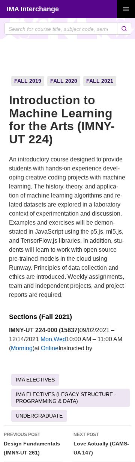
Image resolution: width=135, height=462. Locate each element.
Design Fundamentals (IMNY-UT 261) (32, 444)
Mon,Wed (53, 339)
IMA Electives (35, 380)
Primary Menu (126, 9)
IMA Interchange (33, 9)
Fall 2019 (27, 81)
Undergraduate (39, 416)
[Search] (124, 29)
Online (49, 348)
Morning (22, 348)
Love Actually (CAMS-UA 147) (101, 444)
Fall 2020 (63, 81)
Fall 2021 (99, 81)
